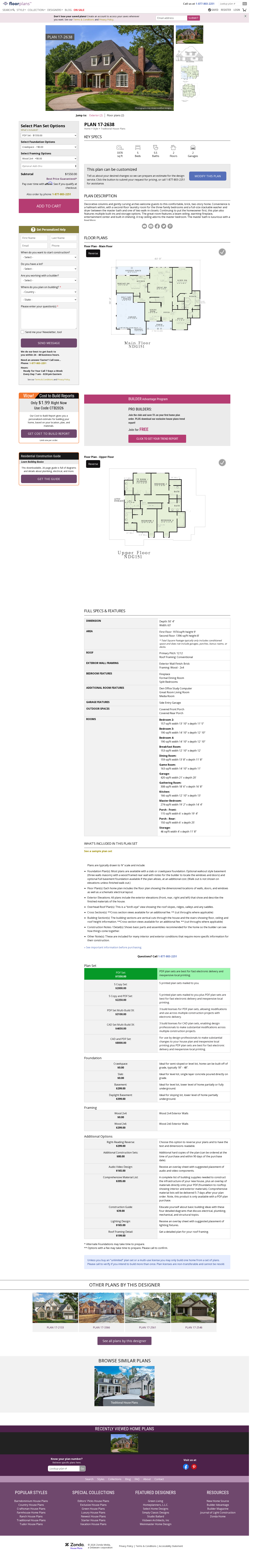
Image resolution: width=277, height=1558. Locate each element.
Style (20, 10)
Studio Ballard (155, 1516)
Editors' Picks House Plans (93, 1501)
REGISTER (226, 9)
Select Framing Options (36, 153)
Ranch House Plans (31, 1516)
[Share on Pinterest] (170, 226)
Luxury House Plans (93, 1512)
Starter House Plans (93, 1520)
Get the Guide (49, 479)
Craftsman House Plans (31, 1508)
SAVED (215, 9)
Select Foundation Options (38, 142)
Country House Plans (31, 1505)
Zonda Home (218, 1516)
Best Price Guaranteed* (61, 179)
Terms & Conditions (83, 19)
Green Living (155, 1501)
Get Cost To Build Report (49, 434)
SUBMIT (194, 18)
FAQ (137, 1479)
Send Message (49, 343)
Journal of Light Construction (217, 1512)
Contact (159, 1479)
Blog (128, 1479)
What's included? (29, 129)
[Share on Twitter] (163, 226)
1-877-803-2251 (61, 194)
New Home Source (218, 1501)
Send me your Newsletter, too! (43, 332)
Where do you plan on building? (41, 287)
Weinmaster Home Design (155, 1524)
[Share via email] (144, 226)
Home (87, 128)
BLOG (68, 10)
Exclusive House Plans (93, 1505)
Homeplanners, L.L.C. (155, 1505)
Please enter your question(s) (39, 306)
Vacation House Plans (93, 1524)
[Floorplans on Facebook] (186, 1466)
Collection (36, 10)
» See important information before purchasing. (113, 947)
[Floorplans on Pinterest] (194, 1466)
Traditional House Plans (113, 128)
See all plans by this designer (124, 1341)
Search (89, 1479)
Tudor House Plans (31, 1524)
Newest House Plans (93, 1516)
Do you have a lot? (32, 264)
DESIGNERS (54, 10)
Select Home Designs (155, 1508)
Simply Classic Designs (155, 1512)
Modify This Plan (208, 176)
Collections (114, 1479)
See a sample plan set (98, 851)
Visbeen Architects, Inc (155, 1520)
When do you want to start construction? (45, 252)
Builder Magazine (217, 1508)
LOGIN (237, 9)
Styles (100, 1479)
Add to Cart (49, 206)
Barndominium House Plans (31, 1501)
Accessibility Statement (171, 1546)
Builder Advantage (218, 1505)
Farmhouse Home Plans (31, 1512)
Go (244, 3)
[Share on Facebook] (157, 226)
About (147, 1479)
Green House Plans (93, 1508)
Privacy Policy (106, 19)
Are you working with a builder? (40, 275)
